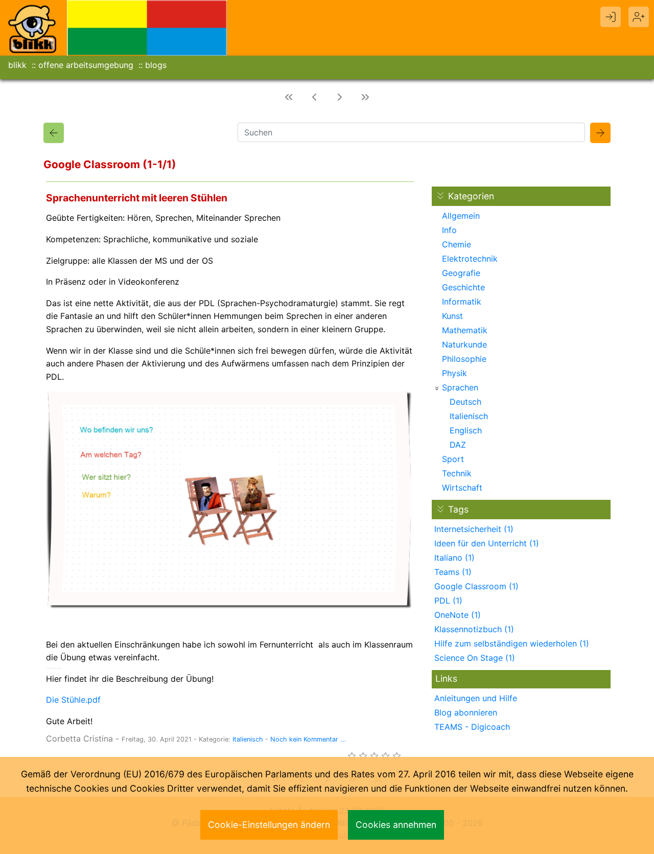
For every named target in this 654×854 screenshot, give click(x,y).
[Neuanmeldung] (638, 17)
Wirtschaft (462, 487)
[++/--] (440, 196)
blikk (17, 65)
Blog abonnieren (465, 712)
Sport (453, 459)
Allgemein (461, 216)
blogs (156, 65)
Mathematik (464, 330)
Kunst (452, 316)
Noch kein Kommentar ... (308, 739)
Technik (457, 473)
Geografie (461, 273)
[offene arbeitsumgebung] (147, 27)
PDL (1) (448, 600)
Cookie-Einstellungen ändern (269, 824)
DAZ (458, 445)
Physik (454, 373)
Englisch (466, 430)
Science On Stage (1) (474, 658)
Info (449, 230)
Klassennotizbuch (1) (474, 629)
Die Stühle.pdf (73, 700)
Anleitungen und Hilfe (475, 698)
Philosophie (464, 359)
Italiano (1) (454, 557)
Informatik (461, 301)
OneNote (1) (457, 615)
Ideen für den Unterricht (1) (486, 543)
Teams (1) (453, 572)
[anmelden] (610, 17)
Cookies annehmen (396, 824)
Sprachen (460, 387)
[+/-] (437, 388)
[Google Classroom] (53, 133)
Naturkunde (464, 344)
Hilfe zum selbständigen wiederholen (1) (511, 643)
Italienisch (247, 739)
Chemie (456, 244)
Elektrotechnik (470, 258)
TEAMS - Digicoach (472, 727)
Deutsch (465, 402)
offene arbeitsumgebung (85, 65)
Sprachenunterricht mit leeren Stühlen (136, 198)
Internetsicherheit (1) (473, 529)
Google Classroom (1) (476, 586)
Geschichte (463, 287)
